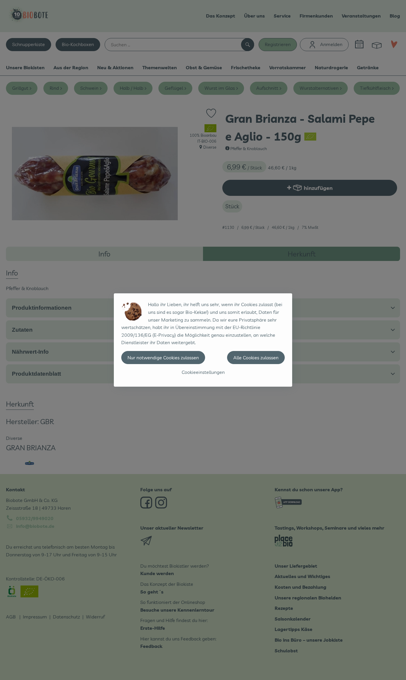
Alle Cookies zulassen (255, 358)
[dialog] (203, 340)
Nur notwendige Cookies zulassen (163, 358)
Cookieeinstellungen (203, 372)
